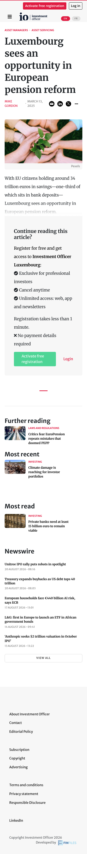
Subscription (19, 750)
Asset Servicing (43, 30)
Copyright (17, 758)
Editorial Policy (21, 732)
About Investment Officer (29, 714)
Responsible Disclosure (27, 803)
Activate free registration (44, 6)
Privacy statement (23, 794)
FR (76, 18)
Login (68, 359)
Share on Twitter (68, 104)
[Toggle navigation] (10, 16)
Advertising (18, 767)
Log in (75, 6)
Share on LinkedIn (60, 104)
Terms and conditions (26, 785)
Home (20, 14)
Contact (15, 723)
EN (65, 18)
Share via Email (52, 104)
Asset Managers (16, 30)
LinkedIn (16, 820)
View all (43, 658)
